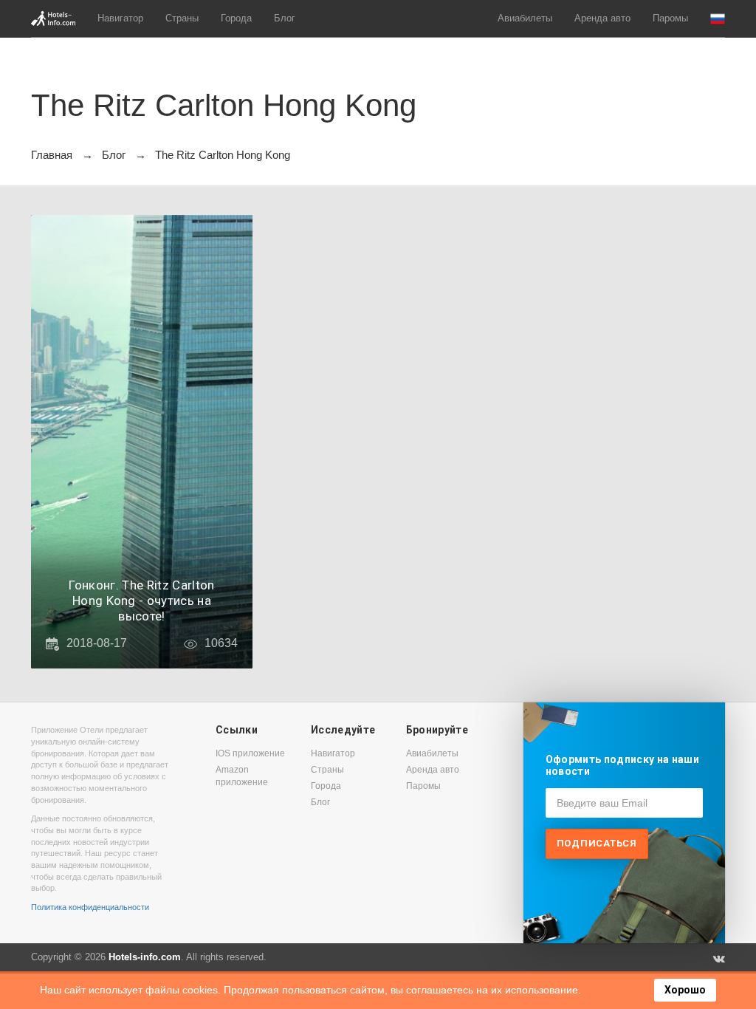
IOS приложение (250, 753)
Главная (51, 154)
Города (236, 18)
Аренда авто (602, 18)
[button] (717, 19)
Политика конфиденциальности (90, 907)
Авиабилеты (525, 18)
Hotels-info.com (145, 956)
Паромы (670, 18)
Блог (284, 18)
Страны (182, 18)
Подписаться (597, 843)
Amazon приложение (242, 776)
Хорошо (685, 990)
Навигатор (120, 18)
